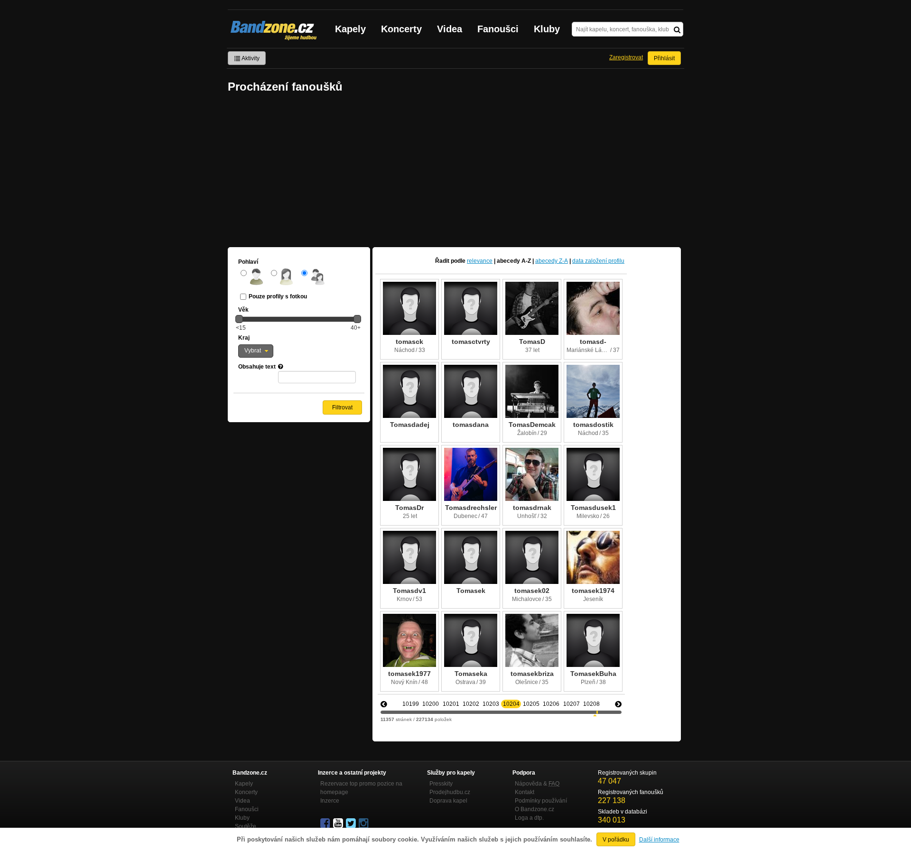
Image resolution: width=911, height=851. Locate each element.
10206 (551, 704)
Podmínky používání (541, 800)
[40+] (357, 319)
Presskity (441, 783)
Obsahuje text (257, 366)
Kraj (244, 337)
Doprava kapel (448, 800)
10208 (591, 704)
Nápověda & (537, 783)
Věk (243, 309)
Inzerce (329, 800)
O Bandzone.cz (534, 809)
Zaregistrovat (626, 57)
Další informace (659, 839)
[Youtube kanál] (338, 823)
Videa (449, 29)
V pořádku (616, 839)
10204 (511, 704)
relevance (480, 261)
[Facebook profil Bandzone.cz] (326, 823)
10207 (571, 704)
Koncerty (401, 29)
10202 (471, 704)
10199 (410, 704)
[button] (255, 351)
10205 (531, 704)
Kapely (350, 29)
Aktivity (250, 58)
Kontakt (524, 792)
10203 (491, 704)
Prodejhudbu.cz (449, 792)
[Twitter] (351, 823)
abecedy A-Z (514, 261)
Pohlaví (248, 262)
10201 (451, 704)
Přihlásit (664, 58)
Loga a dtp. (529, 817)
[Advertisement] (455, 171)
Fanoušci (498, 29)
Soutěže (245, 826)
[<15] (239, 319)
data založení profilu (598, 261)
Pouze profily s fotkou (278, 296)
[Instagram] (364, 823)
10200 (430, 704)
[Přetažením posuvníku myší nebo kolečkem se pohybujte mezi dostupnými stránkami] (596, 712)
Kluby (547, 29)
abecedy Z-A (551, 261)
